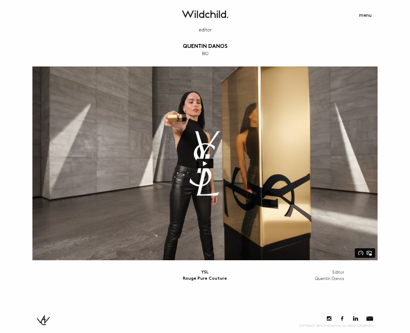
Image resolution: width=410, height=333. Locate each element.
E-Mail (369, 318)
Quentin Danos (205, 46)
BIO (205, 54)
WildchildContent (205, 14)
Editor (205, 30)
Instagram (329, 318)
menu (365, 15)
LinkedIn (355, 318)
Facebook (342, 318)
